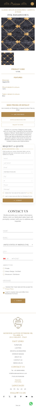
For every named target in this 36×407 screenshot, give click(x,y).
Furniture (18, 345)
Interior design (18, 354)
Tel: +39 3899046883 (18, 370)
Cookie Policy (18, 380)
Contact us (18, 360)
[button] (7, 59)
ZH (22, 389)
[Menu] (32, 3)
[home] (15, 4)
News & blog (18, 363)
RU (18, 389)
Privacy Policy (29, 192)
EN (11, 389)
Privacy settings (18, 382)
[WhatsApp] (31, 404)
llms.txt (18, 405)
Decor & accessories (18, 351)
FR (15, 389)
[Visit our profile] (4, 396)
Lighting (18, 348)
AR (25, 389)
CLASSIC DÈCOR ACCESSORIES (14, 10)
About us (18, 357)
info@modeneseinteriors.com (18, 373)
